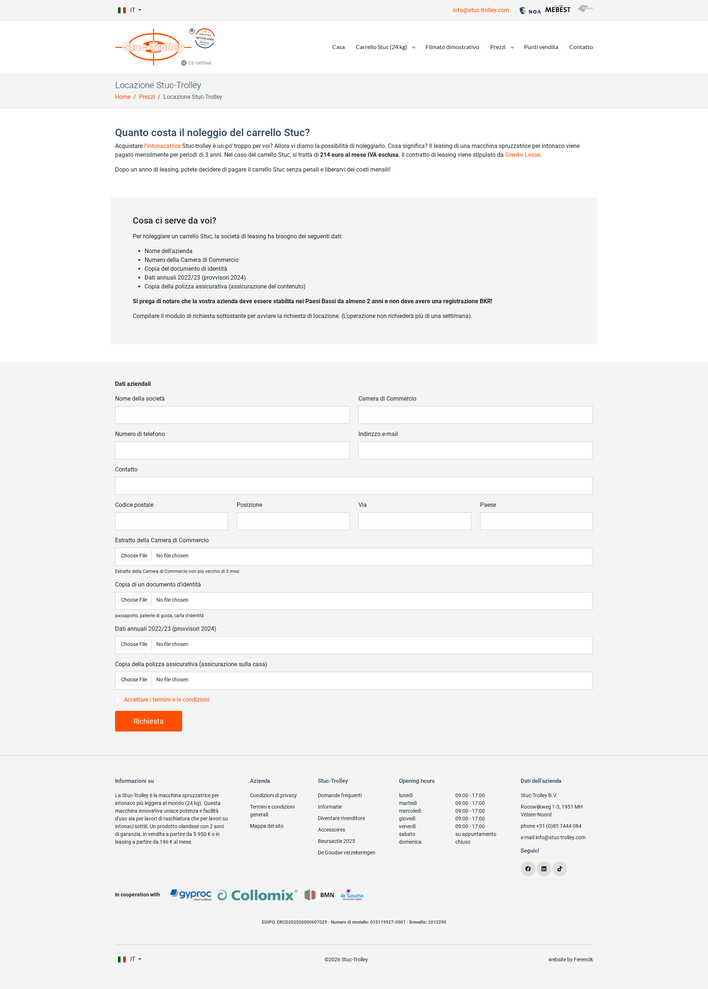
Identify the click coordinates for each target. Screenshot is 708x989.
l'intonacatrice (162, 145)
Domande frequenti (340, 795)
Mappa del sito (267, 826)
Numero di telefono (140, 434)
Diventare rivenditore (341, 818)
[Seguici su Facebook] (528, 868)
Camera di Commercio (387, 398)
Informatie (330, 807)
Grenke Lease (522, 154)
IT (133, 10)
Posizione (249, 504)
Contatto (581, 46)
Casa (338, 46)
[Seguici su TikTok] (559, 868)
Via (362, 504)
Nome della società (140, 398)
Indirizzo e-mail (378, 434)
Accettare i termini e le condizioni (166, 699)
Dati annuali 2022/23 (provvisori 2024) (165, 628)
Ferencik (583, 959)
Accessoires (331, 830)
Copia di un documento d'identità (158, 584)
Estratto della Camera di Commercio (162, 540)
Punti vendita (541, 46)
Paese (488, 504)
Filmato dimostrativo (452, 46)
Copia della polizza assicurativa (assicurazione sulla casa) (191, 664)
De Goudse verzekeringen (346, 852)
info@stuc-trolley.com (481, 10)
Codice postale (134, 504)
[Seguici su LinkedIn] (544, 868)
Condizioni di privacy (273, 795)
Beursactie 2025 (336, 841)
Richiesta (148, 721)
